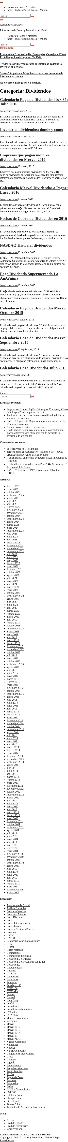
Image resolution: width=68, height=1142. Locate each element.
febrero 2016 (13, 681)
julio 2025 (12, 501)
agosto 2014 (13, 732)
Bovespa (11, 932)
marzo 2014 (13, 747)
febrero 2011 (13, 848)
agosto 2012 (13, 797)
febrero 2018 (13, 643)
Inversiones (12, 1006)
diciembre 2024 (15, 509)
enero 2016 (12, 684)
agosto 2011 (13, 830)
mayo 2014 (12, 741)
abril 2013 (12, 773)
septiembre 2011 (15, 827)
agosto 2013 (13, 765)
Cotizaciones (13, 964)
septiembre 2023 (15, 530)
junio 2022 (12, 557)
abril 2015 (12, 708)
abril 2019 (12, 619)
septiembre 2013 (15, 762)
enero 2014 (12, 753)
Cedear (10, 946)
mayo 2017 (12, 658)
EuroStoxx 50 (14, 985)
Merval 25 (12, 1035)
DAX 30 (11, 973)
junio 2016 (12, 673)
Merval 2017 (13, 1032)
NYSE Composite (16, 1050)
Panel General (14, 1065)
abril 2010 (12, 877)
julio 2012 (12, 800)
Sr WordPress (14, 448)
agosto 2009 (13, 892)
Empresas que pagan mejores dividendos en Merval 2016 (25, 157)
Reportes (11, 1080)
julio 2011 (12, 833)
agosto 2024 (13, 521)
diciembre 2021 (15, 569)
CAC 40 (11, 938)
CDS (9, 943)
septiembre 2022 (15, 551)
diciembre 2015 (15, 687)
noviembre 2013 (15, 759)
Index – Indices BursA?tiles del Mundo (27, 10)
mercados (12, 1021)
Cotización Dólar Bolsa (19, 958)
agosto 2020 (13, 598)
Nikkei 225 (12, 1044)
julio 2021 (12, 578)
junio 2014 (12, 738)
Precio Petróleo (14, 1071)
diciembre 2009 (15, 889)
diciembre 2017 (15, 646)
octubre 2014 (13, 726)
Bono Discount (14, 917)
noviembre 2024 (15, 512)
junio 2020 (12, 604)
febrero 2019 (13, 622)
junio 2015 (12, 702)
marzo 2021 (13, 587)
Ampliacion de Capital (18, 905)
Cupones (11, 970)
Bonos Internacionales (18, 923)
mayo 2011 (12, 839)
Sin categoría (13, 1101)
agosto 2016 (13, 667)
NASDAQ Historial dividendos (26, 245)
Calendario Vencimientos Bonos (23, 941)
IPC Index (12, 1012)
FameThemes (7, 1140)
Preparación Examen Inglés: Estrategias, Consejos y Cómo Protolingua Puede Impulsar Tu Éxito (33, 56)
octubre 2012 (13, 791)
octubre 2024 (13, 515)
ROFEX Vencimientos (18, 1089)
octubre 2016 (13, 661)
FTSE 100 (12, 988)
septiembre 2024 (15, 518)
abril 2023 (12, 539)
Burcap (10, 935)
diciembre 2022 (15, 545)
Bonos (10, 920)
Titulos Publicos (15, 1104)
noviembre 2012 (15, 788)
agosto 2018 (13, 631)
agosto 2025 (13, 498)
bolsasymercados (9, 111)
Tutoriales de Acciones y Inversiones (26, 1107)
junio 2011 (12, 836)
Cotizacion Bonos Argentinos (22, 7)
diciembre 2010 (15, 854)
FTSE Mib (12, 991)
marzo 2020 (13, 610)
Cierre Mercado (15, 949)
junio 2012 (12, 803)
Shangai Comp (14, 1098)
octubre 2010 (13, 859)
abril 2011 (12, 842)
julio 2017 (12, 655)
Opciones (12, 1059)
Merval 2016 (13, 1029)
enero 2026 (12, 489)
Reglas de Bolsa (15, 1077)
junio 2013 (12, 770)
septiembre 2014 (15, 729)
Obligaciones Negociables (20, 1053)
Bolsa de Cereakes (16, 911)
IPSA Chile (12, 1015)
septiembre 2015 (15, 693)
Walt (9, 457)
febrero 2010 (13, 883)
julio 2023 (12, 533)
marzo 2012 (13, 812)
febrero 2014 (13, 750)
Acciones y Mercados (11, 24)
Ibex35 (10, 1003)
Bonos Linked (14, 926)
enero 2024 (12, 527)
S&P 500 (11, 1092)
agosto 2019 (13, 616)
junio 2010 (12, 871)
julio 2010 (12, 868)
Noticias (11, 1047)
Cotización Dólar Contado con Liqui (26, 961)
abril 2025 (12, 504)
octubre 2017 (13, 652)
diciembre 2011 (15, 821)
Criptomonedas (14, 967)
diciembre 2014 (15, 720)
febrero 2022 (13, 563)
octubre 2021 (13, 572)
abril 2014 (12, 744)
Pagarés (11, 1062)
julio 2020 (12, 601)
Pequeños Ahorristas (17, 1068)
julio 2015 (12, 699)
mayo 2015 (12, 705)
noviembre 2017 (15, 649)
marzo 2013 (13, 776)
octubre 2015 (13, 690)
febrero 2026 (13, 486)
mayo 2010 (12, 874)
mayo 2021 (12, 581)
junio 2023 (12, 536)
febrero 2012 (13, 815)
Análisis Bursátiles (16, 908)
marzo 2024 (13, 524)
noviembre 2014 (15, 723)
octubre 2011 (13, 824)
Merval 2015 (13, 1027)
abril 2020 (12, 607)
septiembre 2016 (15, 664)
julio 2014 (12, 735)
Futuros (11, 994)
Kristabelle (12, 464)
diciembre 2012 (15, 785)
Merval (10, 1024)
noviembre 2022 (15, 548)
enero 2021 (12, 590)
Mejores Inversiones (17, 1018)
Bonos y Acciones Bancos (20, 929)
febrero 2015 (13, 714)
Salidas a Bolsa (14, 1095)
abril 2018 (12, 637)
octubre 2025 (13, 492)
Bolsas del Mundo (16, 914)
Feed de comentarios (17, 1126)
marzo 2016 (13, 679)
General (11, 997)
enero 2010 (12, 886)
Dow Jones (12, 979)
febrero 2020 (13, 613)
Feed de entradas (15, 1123)
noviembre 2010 (15, 856)
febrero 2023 (13, 542)
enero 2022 (12, 566)
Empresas (12, 982)
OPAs (10, 1056)
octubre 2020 (13, 593)
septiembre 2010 (15, 862)
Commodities (13, 952)
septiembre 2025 (15, 495)
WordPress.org (14, 1129)
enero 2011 (12, 851)
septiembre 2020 (15, 595)
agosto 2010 (13, 865)
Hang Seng (12, 1000)
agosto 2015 (13, 696)
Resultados (12, 1083)
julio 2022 (12, 554)
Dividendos (13, 976)
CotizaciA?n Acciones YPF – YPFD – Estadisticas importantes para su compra (36, 453)
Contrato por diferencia (19, 955)
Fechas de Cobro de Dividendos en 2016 (33, 218)
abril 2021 (12, 584)
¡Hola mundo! (32, 448)
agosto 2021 (13, 575)
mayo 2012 (12, 806)
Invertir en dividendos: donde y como (31, 129)
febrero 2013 (13, 779)
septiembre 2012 (15, 794)
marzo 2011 (13, 845)
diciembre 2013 (15, 756)
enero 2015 (12, 717)
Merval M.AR (14, 1038)
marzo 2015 (13, 711)
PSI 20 (10, 1074)
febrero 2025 (13, 507)
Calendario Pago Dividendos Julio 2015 (33, 368)
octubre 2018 (13, 625)
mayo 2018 (12, 634)
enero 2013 (12, 782)
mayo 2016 (12, 676)
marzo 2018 (13, 640)
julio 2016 (12, 670)
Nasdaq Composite (16, 1041)
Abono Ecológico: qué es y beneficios (20, 82)
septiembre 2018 (15, 628)
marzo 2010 (13, 880)
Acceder (11, 1120)
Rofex (10, 1086)
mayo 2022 (12, 560)
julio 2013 (12, 767)
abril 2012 (12, 809)
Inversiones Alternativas (19, 1009)
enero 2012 (12, 818)
